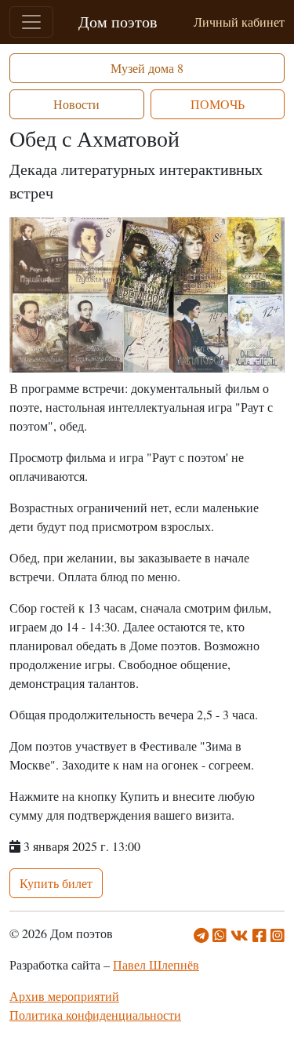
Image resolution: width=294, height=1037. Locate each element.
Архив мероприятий (64, 996)
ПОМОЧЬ (218, 104)
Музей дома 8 (147, 68)
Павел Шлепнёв (156, 964)
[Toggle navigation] (31, 22)
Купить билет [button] (56, 883)
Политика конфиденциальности (95, 1014)
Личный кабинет (239, 21)
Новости (76, 104)
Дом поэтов (117, 21)
